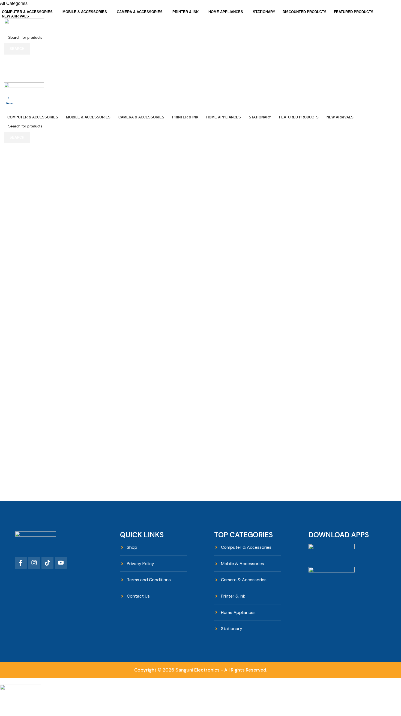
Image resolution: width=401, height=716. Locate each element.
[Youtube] (61, 563)
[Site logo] (24, 24)
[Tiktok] (47, 563)
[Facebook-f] (21, 563)
